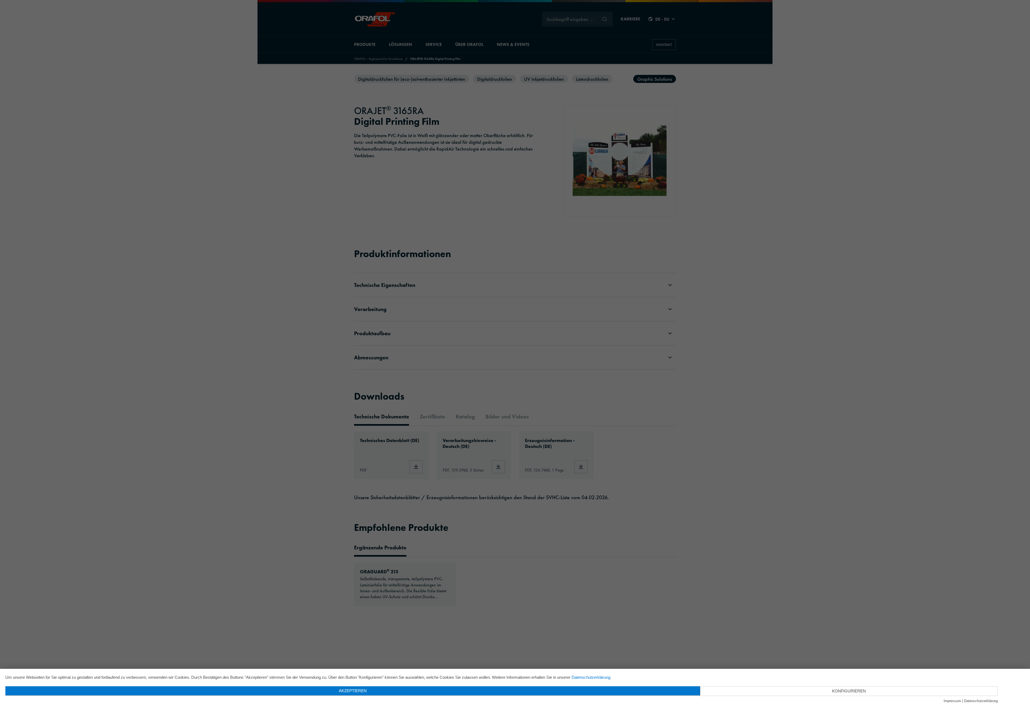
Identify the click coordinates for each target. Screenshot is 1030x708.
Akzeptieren (353, 690)
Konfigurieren (849, 691)
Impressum (952, 701)
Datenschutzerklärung (591, 677)
